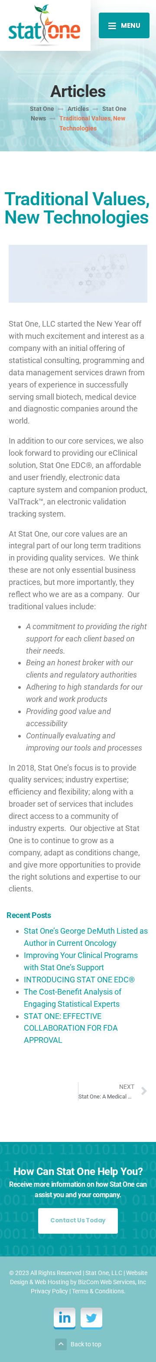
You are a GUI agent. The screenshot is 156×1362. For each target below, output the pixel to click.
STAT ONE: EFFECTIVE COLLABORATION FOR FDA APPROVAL (71, 1028)
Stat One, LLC (103, 1272)
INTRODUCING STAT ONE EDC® (79, 979)
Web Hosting (52, 1282)
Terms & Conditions (98, 1291)
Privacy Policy (49, 1291)
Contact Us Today (77, 1220)
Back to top (86, 1344)
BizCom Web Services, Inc (112, 1282)
